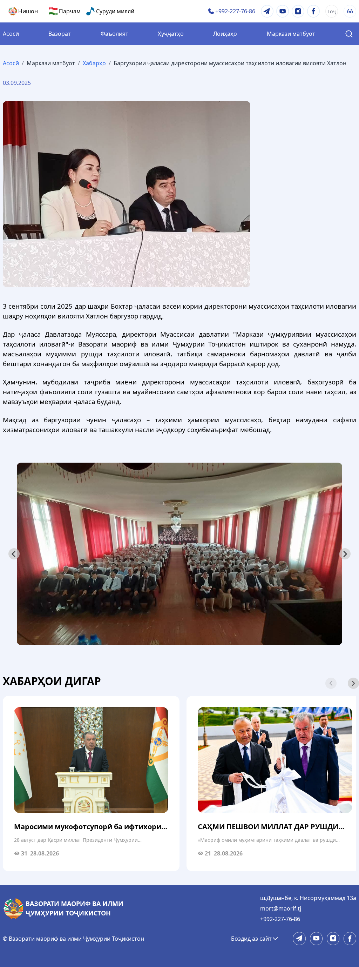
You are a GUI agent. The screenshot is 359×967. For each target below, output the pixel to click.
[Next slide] (353, 683)
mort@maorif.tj (280, 908)
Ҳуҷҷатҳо (171, 34)
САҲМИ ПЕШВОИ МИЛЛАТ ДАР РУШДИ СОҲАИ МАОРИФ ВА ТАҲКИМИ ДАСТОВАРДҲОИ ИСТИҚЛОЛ (268, 827)
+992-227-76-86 (280, 919)
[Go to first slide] (345, 553)
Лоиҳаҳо (225, 34)
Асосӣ (11, 34)
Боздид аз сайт (251, 938)
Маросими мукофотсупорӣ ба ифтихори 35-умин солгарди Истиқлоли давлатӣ (87, 827)
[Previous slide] (14, 553)
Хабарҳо (94, 63)
